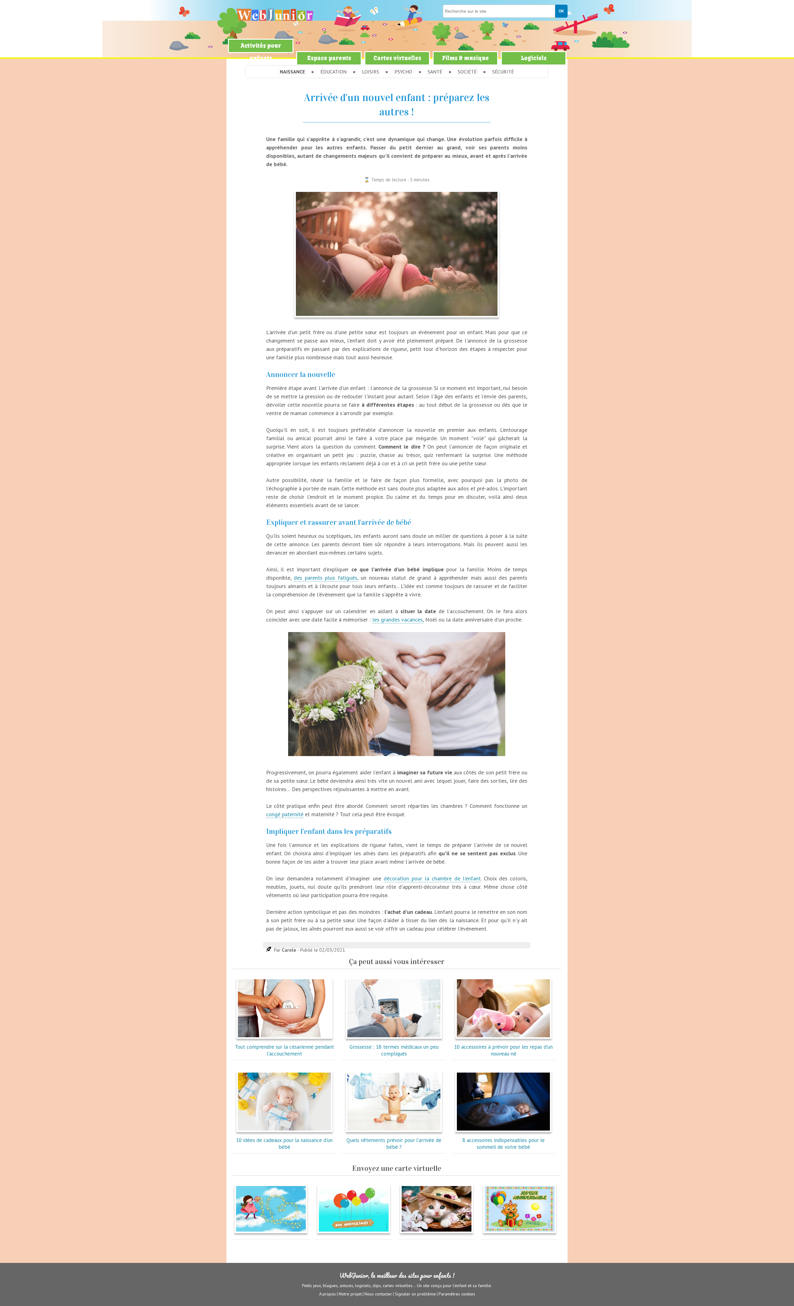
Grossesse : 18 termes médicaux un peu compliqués (394, 1050)
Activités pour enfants (261, 52)
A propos (327, 1294)
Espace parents (329, 58)
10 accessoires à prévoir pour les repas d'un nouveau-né (503, 1050)
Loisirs (370, 72)
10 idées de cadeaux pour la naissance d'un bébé (284, 1143)
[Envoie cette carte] (270, 1234)
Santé (435, 72)
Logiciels (533, 58)
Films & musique (465, 58)
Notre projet (350, 1294)
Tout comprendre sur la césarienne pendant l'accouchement (284, 1050)
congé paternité (284, 814)
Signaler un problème (415, 1294)
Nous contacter (378, 1294)
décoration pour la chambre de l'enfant (432, 878)
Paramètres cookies (457, 1294)
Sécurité (503, 72)
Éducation (333, 72)
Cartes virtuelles (397, 58)
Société (467, 72)
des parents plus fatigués (325, 577)
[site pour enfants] (274, 15)
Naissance (292, 72)
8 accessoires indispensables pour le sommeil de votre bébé (503, 1143)
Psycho (403, 72)
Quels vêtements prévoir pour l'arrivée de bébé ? (393, 1143)
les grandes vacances (397, 619)
